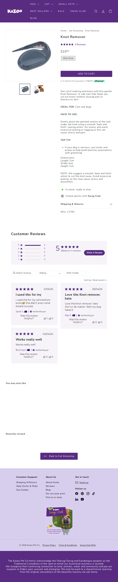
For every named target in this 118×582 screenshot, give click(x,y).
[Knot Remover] (13, 408)
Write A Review (94, 252)
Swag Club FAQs (88, 545)
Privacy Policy (49, 545)
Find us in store (54, 497)
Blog (48, 489)
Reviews (50, 486)
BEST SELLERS (40, 11)
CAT (48, 4)
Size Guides (22, 489)
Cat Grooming (76, 31)
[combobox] (49, 272)
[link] (73, 44)
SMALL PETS (67, 4)
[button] (31, 245)
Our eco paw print (55, 493)
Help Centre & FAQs (27, 486)
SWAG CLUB (78, 11)
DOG (33, 4)
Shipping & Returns (26, 482)
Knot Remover (92, 31)
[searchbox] (23, 272)
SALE (61, 11)
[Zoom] (31, 55)
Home (63, 31)
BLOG (33, 18)
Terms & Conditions (68, 545)
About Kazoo (52, 482)
